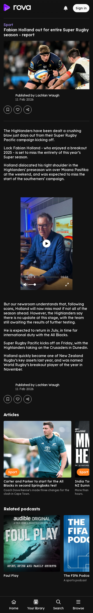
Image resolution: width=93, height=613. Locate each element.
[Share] (27, 110)
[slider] (34, 277)
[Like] (18, 110)
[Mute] (25, 284)
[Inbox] (65, 8)
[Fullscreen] (67, 284)
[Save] (8, 110)
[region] (46, 458)
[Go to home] (17, 8)
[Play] (46, 244)
